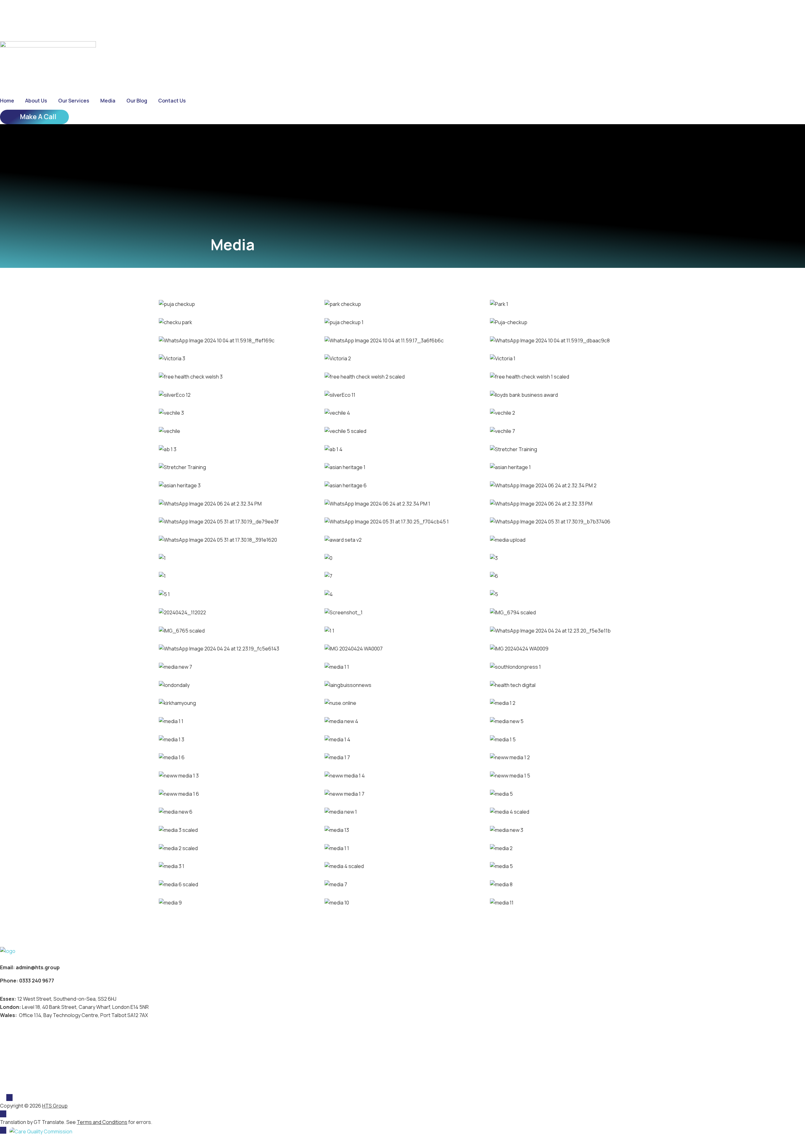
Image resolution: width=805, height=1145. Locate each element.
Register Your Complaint (33, 1086)
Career (15, 28)
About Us (36, 100)
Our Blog (136, 100)
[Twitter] (15, 12)
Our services (73, 100)
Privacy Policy (19, 1053)
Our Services (17, 1042)
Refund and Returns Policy (36, 1075)
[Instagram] (39, 12)
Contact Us (172, 100)
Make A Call (38, 116)
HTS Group (55, 1105)
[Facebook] (2, 12)
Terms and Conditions (30, 1064)
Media (107, 100)
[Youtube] (52, 12)
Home (7, 100)
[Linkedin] (27, 12)
